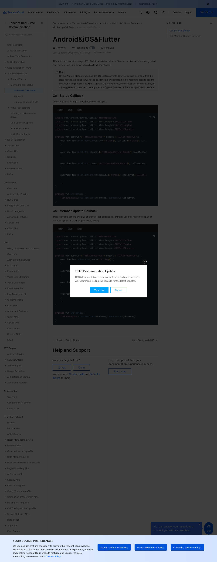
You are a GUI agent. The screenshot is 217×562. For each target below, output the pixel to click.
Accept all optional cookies (114, 547)
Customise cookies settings (187, 547)
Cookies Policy (53, 556)
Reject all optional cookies (150, 547)
